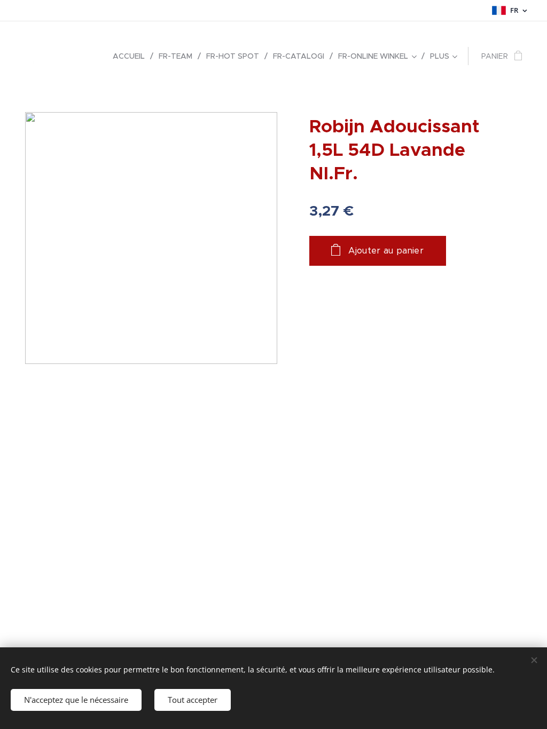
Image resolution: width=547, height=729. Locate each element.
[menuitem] (131, 56)
